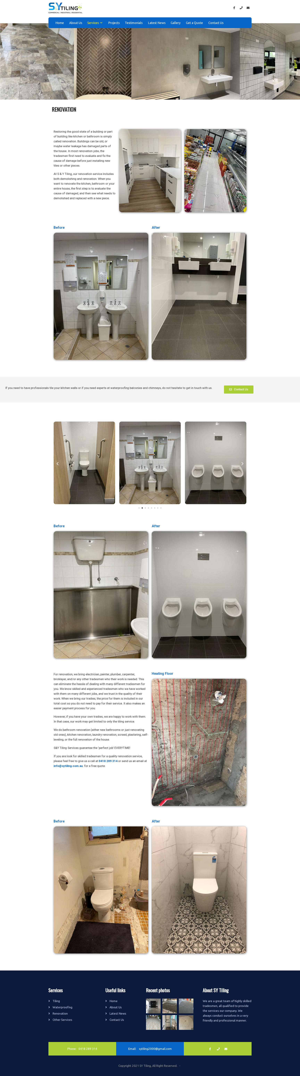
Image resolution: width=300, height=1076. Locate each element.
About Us (75, 22)
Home (59, 22)
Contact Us (215, 22)
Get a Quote (194, 22)
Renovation (60, 1013)
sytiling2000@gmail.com (155, 1048)
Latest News (156, 22)
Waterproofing (62, 1007)
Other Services (62, 1019)
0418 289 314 (87, 1048)
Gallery (176, 22)
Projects (114, 22)
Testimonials (134, 22)
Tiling (56, 1001)
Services (93, 22)
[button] (238, 389)
